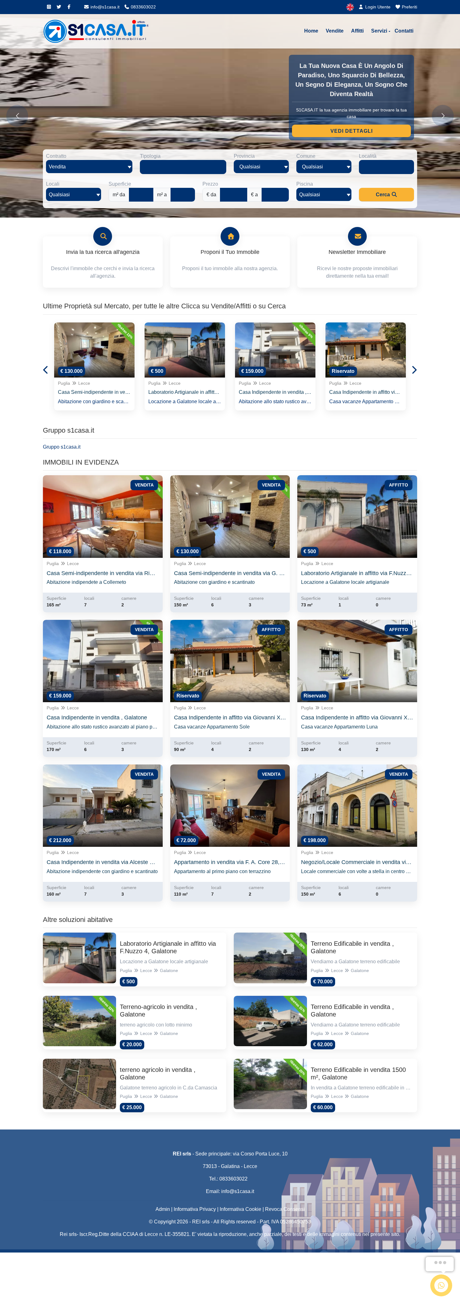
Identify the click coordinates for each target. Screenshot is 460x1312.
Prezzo (210, 184)
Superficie (120, 184)
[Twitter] (59, 6)
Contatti (404, 30)
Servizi (379, 30)
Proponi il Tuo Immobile (230, 252)
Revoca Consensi (285, 1209)
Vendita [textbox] (57, 166)
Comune (305, 156)
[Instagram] (49, 6)
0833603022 (143, 6)
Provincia (244, 156)
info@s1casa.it (104, 6)
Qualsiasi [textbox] (59, 194)
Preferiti (409, 6)
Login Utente (377, 6)
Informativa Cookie (240, 1209)
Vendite (335, 30)
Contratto (56, 156)
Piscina (304, 184)
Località (367, 156)
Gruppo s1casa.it (61, 447)
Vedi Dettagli (351, 131)
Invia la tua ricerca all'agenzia (103, 252)
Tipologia (150, 156)
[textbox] (261, 166)
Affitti (357, 30)
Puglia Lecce (74, 383)
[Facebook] (69, 6)
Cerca (383, 194)
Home (311, 30)
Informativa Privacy (195, 1209)
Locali (52, 184)
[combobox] (89, 166)
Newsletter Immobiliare (357, 252)
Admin (163, 1209)
